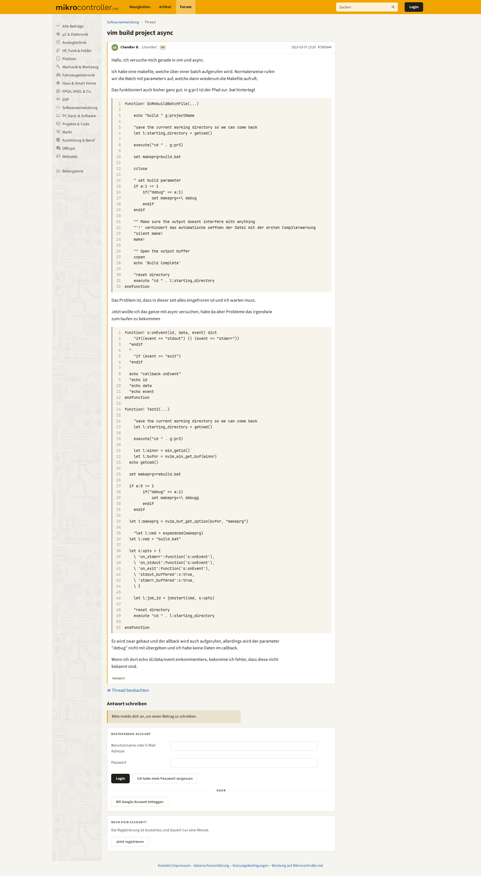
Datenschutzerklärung (211, 865)
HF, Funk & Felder (77, 51)
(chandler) (149, 47)
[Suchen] (393, 7)
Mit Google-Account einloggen (139, 801)
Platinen (69, 59)
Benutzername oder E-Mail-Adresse (133, 748)
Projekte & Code (75, 124)
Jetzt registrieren (130, 841)
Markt (67, 132)
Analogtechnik (74, 42)
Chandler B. (129, 47)
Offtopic (68, 148)
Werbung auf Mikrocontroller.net (297, 865)
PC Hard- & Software (79, 116)
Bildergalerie (72, 171)
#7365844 (324, 47)
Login (413, 7)
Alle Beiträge (72, 26)
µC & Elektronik (75, 34)
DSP (65, 100)
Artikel (165, 7)
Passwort (118, 762)
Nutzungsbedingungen (250, 865)
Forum (186, 7)
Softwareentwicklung (79, 108)
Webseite (69, 157)
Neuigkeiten (139, 7)
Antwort (118, 678)
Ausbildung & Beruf (78, 140)
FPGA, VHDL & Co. (77, 91)
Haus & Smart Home (79, 83)
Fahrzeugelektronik (78, 75)
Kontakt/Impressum (174, 865)
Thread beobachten (130, 690)
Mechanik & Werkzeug (80, 67)
